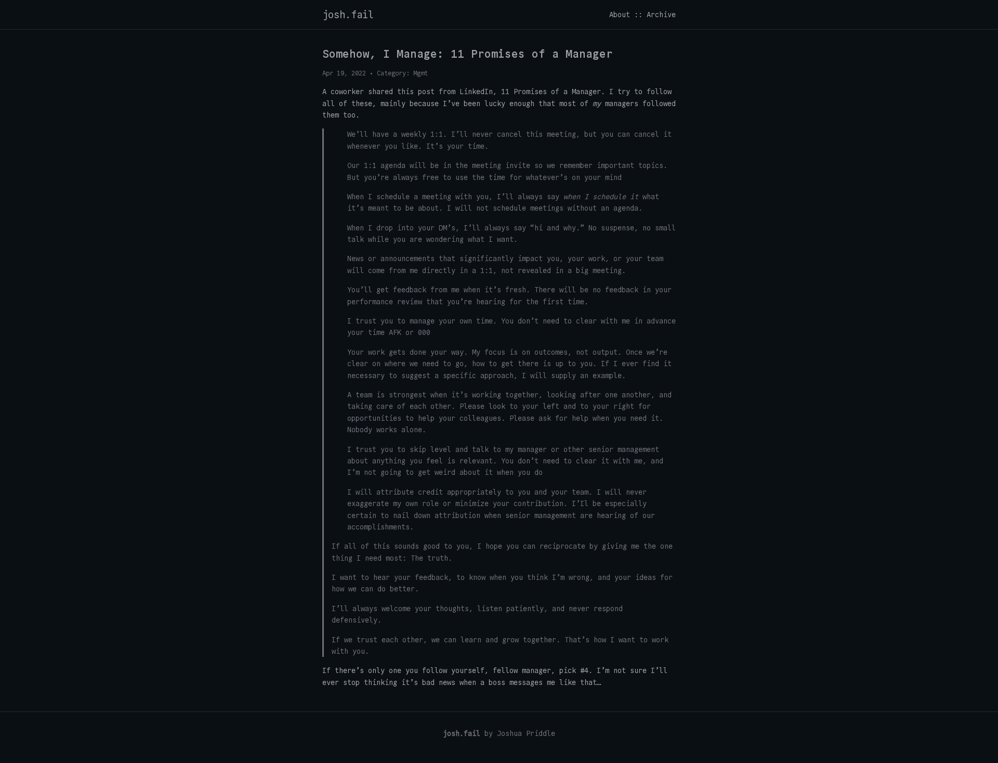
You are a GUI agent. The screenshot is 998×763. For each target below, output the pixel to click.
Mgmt (420, 73)
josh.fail (348, 14)
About (619, 14)
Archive (661, 14)
